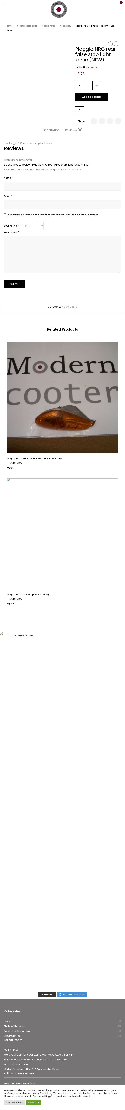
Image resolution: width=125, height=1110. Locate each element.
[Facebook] (102, 121)
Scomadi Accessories (16, 1064)
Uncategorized (12, 1036)
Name (8, 177)
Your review (11, 232)
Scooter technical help (17, 1031)
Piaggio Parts (48, 25)
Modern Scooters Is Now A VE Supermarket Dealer (32, 1069)
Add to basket (91, 97)
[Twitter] (94, 121)
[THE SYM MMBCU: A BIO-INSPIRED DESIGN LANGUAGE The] (31, 685)
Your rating (11, 225)
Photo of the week (14, 1026)
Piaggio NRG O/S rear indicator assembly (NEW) (35, 458)
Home (10, 25)
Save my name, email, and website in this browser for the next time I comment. (53, 214)
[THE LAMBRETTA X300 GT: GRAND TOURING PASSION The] (94, 779)
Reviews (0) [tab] (73, 130)
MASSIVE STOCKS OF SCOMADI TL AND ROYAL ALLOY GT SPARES (39, 1054)
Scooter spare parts (27, 25)
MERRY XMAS (11, 1049)
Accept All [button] (33, 1102)
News (7, 1021)
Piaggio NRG (65, 25)
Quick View (16, 463)
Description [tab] (51, 130)
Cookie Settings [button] (14, 1102)
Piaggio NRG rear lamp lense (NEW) (28, 594)
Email (8, 196)
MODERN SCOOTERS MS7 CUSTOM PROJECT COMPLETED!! (36, 1059)
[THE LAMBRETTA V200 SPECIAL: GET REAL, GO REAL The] (94, 947)
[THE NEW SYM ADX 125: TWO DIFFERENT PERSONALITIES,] (31, 762)
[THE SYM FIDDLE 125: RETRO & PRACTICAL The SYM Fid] (31, 868)
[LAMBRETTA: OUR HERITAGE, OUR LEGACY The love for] (94, 665)
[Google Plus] (110, 121)
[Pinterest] (118, 121)
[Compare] (79, 110)
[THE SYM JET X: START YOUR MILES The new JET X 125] (31, 928)
